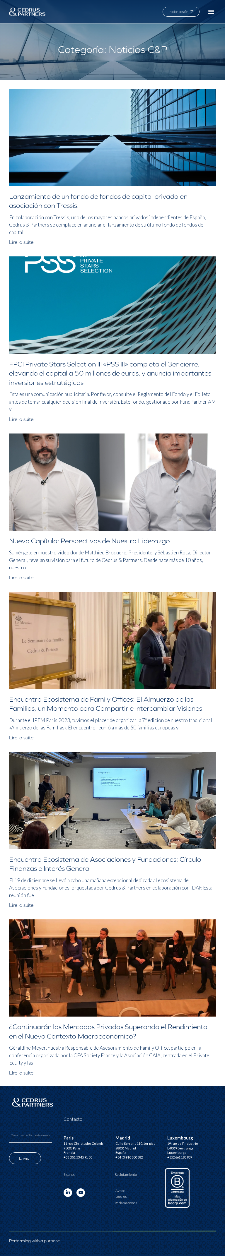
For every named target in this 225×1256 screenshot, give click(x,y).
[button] (211, 12)
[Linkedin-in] (68, 1192)
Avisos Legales (121, 1193)
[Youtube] (80, 1192)
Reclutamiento (126, 1174)
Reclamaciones (126, 1203)
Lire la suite (21, 242)
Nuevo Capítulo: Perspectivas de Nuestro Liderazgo (89, 541)
